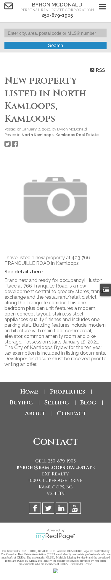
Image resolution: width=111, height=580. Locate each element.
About (35, 413)
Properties (67, 392)
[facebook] (35, 509)
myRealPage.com (55, 536)
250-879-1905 (57, 15)
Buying (21, 403)
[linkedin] (62, 509)
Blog (88, 403)
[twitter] (49, 509)
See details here (23, 272)
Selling (56, 403)
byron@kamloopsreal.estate (56, 467)
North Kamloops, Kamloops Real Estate (60, 134)
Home (29, 392)
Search (55, 45)
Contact (71, 413)
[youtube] (75, 509)
